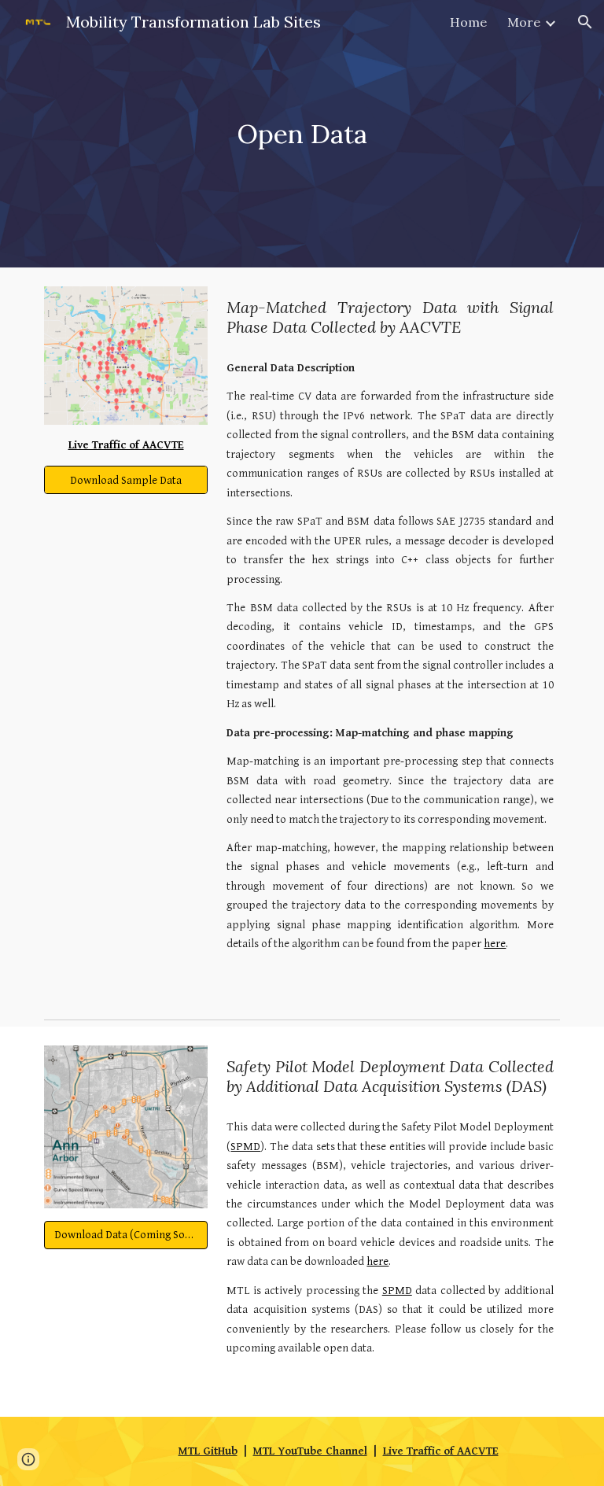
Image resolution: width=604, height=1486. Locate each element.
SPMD (245, 1146)
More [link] (523, 22)
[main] (301, 134)
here (495, 943)
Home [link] (468, 22)
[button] (585, 22)
